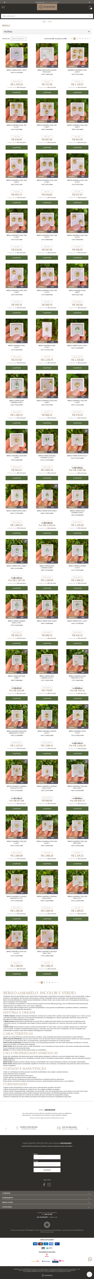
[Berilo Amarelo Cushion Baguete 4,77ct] (17, 881)
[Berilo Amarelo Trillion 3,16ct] (77, 385)
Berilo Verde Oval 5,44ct (17, 70)
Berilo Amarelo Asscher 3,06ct (17, 456)
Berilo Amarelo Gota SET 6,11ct (17, 952)
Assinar (47, 1170)
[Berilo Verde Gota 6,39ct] (17, 495)
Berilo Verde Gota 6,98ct (47, 511)
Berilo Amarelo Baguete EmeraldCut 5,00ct (17, 732)
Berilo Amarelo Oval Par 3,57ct (47, 236)
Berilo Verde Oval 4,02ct (77, 345)
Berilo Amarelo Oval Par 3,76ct (47, 181)
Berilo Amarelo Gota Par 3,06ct (47, 401)
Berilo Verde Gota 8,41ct (77, 456)
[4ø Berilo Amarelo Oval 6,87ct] (77, 54)
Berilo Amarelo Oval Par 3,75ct (77, 181)
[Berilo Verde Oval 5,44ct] (17, 54)
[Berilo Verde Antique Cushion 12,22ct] (47, 440)
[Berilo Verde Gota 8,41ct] (77, 440)
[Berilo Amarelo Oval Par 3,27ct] (47, 275)
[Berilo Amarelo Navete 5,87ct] (47, 715)
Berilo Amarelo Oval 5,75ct (47, 346)
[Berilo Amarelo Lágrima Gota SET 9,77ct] (17, 770)
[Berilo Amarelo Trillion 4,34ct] (17, 825)
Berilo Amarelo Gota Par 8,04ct (47, 842)
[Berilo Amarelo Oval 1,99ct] (77, 275)
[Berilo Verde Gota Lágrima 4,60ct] (77, 495)
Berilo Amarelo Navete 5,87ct (47, 732)
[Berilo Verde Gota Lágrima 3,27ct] (47, 660)
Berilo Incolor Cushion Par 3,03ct (47, 71)
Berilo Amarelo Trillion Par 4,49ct (77, 787)
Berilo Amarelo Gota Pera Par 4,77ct (77, 677)
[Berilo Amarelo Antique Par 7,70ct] (47, 936)
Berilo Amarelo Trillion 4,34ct (16, 842)
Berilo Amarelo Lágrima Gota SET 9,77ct (17, 787)
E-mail (36, 1161)
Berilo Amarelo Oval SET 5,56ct (47, 126)
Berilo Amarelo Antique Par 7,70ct (47, 952)
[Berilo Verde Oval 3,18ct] (77, 605)
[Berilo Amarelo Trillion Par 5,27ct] (77, 881)
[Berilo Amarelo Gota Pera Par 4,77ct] (77, 660)
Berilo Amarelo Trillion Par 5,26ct (77, 842)
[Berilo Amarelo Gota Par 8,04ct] (47, 825)
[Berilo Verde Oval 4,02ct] (77, 330)
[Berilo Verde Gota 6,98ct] (47, 495)
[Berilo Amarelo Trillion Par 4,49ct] (77, 770)
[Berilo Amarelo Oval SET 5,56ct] (47, 109)
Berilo (49, 21)
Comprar (16, 92)
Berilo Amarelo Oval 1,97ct (16, 346)
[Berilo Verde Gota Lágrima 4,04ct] (17, 385)
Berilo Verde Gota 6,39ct (17, 511)
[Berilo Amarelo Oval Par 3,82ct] (17, 164)
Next (90, 2)
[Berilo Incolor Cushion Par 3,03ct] (47, 54)
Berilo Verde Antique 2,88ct (16, 677)
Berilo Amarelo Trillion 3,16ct (77, 401)
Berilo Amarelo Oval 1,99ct (77, 291)
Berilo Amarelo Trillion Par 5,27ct (77, 897)
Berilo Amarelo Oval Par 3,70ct (17, 236)
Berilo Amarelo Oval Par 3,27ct (47, 291)
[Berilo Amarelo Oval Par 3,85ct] (77, 109)
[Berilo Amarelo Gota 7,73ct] (77, 715)
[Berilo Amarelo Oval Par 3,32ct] (17, 275)
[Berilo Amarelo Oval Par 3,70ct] (17, 219)
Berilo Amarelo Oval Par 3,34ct (77, 236)
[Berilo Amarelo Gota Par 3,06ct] (47, 385)
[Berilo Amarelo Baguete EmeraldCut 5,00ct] (17, 715)
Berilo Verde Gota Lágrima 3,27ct (47, 677)
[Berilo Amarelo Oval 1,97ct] (17, 330)
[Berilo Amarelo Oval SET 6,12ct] (17, 109)
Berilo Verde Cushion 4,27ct (77, 567)
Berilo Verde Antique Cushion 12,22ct (47, 456)
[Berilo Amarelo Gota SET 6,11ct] (17, 936)
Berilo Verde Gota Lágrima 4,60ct (77, 512)
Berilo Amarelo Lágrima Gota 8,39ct (47, 897)
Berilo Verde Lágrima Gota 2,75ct (16, 622)
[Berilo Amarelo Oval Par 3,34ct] (77, 219)
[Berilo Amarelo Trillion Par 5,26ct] (77, 825)
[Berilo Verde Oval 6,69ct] (17, 550)
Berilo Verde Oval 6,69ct (17, 566)
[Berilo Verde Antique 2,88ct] (17, 660)
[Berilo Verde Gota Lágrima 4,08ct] (47, 550)
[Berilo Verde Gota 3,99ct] (47, 605)
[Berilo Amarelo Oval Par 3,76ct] (47, 164)
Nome (36, 1154)
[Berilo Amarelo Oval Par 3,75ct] (77, 164)
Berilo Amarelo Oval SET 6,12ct (17, 126)
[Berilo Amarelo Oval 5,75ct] (47, 330)
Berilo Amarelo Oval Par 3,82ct (17, 181)
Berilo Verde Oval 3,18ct (77, 621)
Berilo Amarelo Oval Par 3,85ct (77, 126)
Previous (4, 2)
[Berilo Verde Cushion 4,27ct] (77, 550)
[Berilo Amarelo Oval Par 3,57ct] (47, 219)
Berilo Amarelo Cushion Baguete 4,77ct (16, 897)
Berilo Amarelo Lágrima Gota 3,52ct (47, 787)
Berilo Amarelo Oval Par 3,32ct (17, 291)
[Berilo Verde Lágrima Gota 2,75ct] (17, 605)
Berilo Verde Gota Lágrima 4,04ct (16, 401)
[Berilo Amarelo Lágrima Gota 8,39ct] (47, 881)
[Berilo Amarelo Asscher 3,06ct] (17, 440)
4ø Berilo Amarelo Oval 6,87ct (77, 71)
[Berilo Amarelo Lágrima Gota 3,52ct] (47, 770)
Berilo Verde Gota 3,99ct (47, 621)
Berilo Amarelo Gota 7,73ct (77, 732)
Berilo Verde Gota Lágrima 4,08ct (47, 567)
